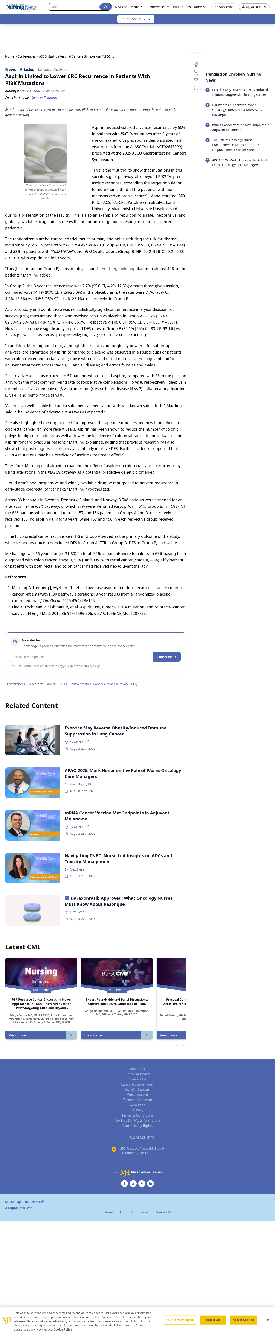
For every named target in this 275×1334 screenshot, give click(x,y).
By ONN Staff (79, 742)
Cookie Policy (63, 1329)
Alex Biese (77, 869)
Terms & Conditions (138, 1115)
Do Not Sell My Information (137, 1120)
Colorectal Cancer (42, 684)
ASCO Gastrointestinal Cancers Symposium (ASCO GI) (99, 684)
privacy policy (92, 666)
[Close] (268, 1320)
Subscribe (164, 657)
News (119, 7)
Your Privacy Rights (137, 1125)
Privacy (137, 1110)
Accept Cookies (243, 1320)
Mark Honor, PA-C (82, 784)
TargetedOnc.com (137, 1099)
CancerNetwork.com (137, 1084)
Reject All (213, 1320)
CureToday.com (137, 1089)
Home (9, 56)
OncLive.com (137, 1094)
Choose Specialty (133, 19)
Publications (182, 7)
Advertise (137, 1105)
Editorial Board (137, 1074)
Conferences (27, 56)
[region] (137, 1320)
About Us (137, 1069)
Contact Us (138, 1079)
